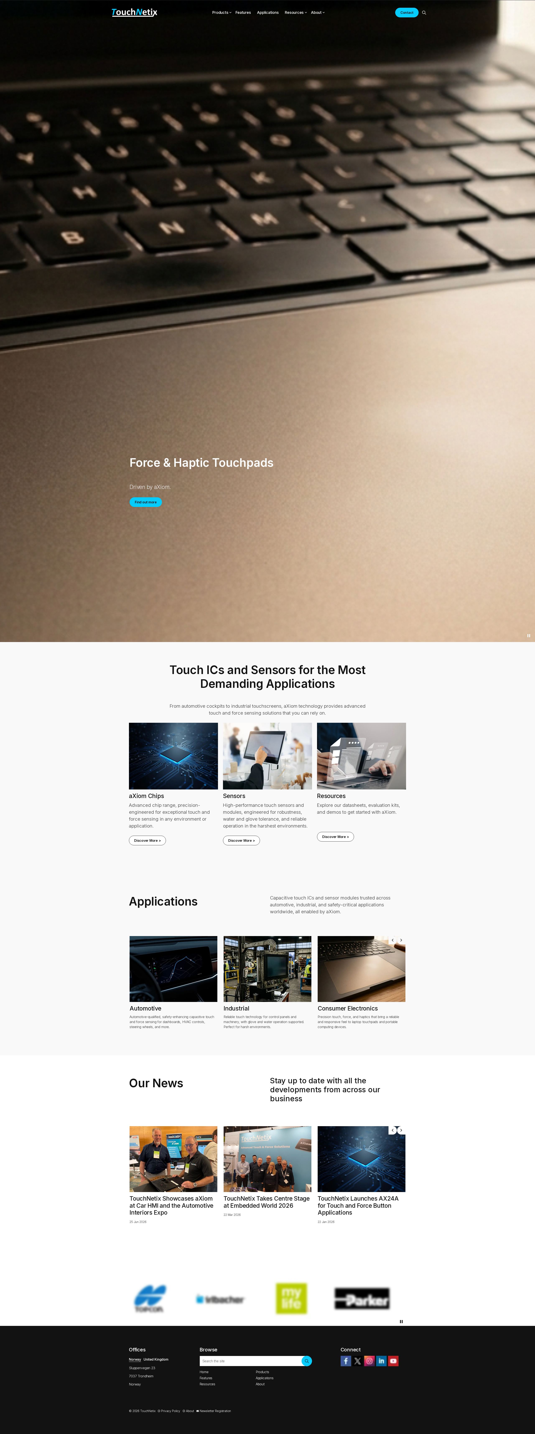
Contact (406, 12)
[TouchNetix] (134, 12)
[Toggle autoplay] (528, 926)
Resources (294, 12)
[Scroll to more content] (267, 924)
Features (243, 12)
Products (220, 12)
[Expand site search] (424, 12)
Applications (268, 12)
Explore (141, 508)
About (316, 12)
